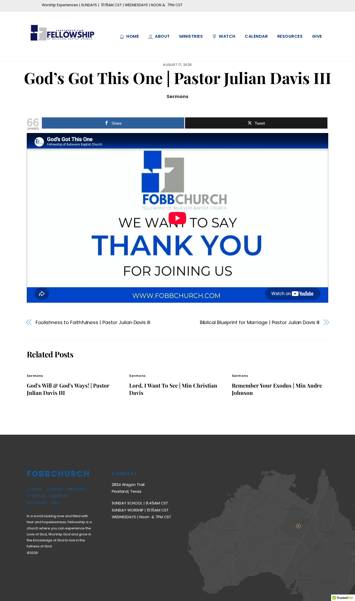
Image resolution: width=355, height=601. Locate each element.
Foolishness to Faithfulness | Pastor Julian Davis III (93, 322)
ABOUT (162, 36)
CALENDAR (256, 36)
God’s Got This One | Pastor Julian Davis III (177, 77)
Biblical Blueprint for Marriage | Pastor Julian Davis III (260, 322)
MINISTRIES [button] (77, 489)
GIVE (317, 36)
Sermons (177, 96)
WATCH (226, 36)
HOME (132, 36)
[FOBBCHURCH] (62, 47)
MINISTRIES (191, 36)
